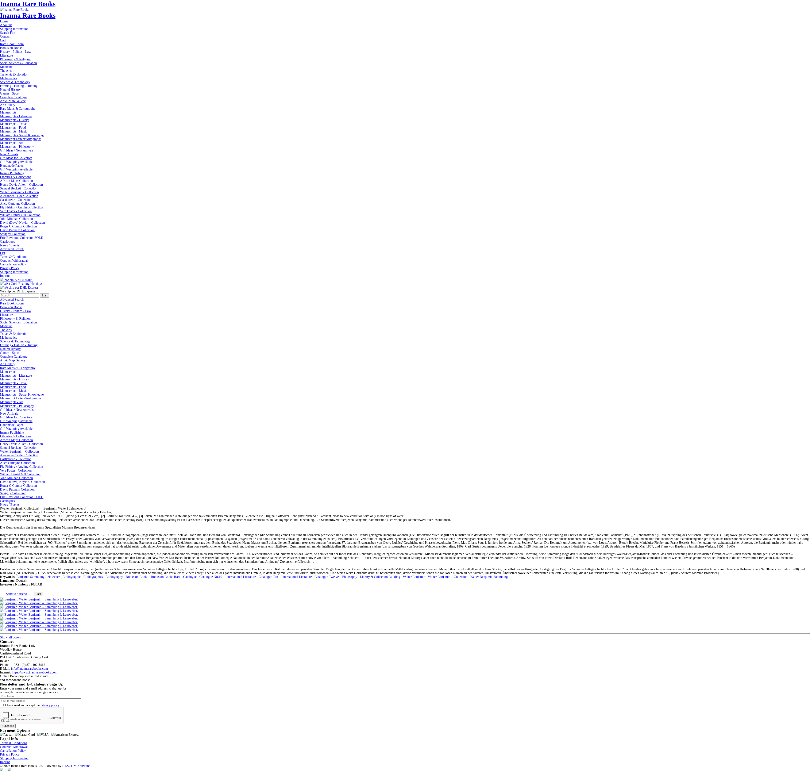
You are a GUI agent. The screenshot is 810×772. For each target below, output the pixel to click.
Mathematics (8, 78)
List (2, 253)
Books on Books (11, 48)
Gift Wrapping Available (16, 162)
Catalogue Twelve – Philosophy (336, 577)
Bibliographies (93, 577)
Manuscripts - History (14, 120)
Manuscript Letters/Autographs (20, 139)
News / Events (9, 245)
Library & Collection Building (380, 577)
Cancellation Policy (13, 264)
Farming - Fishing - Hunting (19, 86)
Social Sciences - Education (18, 63)
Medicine (6, 67)
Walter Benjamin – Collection (447, 577)
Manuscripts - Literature (16, 116)
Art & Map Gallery (13, 101)
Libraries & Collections (15, 177)
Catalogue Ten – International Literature (285, 577)
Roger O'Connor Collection (18, 226)
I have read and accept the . (32, 705)
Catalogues (7, 241)
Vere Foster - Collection (16, 211)
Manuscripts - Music (13, 131)
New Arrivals (9, 154)
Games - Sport (9, 93)
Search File (7, 32)
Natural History (10, 89)
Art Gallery (7, 105)
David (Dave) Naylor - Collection (22, 222)
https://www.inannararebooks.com (34, 672)
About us (6, 25)
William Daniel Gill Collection (20, 215)
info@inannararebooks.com (29, 668)
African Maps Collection (16, 181)
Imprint (5, 275)
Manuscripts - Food (13, 127)
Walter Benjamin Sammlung (489, 577)
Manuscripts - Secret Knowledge (22, 135)
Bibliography (114, 577)
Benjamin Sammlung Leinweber (38, 577)
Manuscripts (8, 112)
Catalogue (190, 577)
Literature (6, 55)
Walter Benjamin (414, 577)
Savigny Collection (13, 234)
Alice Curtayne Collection (17, 203)
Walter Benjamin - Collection (19, 192)
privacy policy (49, 705)
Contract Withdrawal (14, 260)
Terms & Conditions (13, 256)
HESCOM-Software (76, 766)
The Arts (6, 70)
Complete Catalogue (13, 97)
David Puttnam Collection (17, 230)
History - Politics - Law (15, 51)
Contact (5, 36)
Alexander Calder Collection (19, 196)
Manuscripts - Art (11, 143)
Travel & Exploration (14, 74)
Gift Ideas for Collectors (16, 158)
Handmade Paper (11, 165)
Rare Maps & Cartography (17, 108)
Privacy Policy (9, 268)
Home (4, 21)
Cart (3, 40)
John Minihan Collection (16, 218)
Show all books (10, 637)
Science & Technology (15, 82)
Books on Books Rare (165, 577)
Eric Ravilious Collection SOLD (21, 237)
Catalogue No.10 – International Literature (227, 577)
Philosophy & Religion (15, 59)
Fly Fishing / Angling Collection (21, 207)
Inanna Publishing (12, 173)
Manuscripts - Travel (13, 124)
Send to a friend (16, 594)
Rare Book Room (12, 44)
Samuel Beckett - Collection (18, 188)
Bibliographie (71, 577)
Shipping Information (14, 29)
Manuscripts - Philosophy (17, 146)
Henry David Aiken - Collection (21, 184)
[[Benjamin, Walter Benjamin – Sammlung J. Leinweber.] (39, 599)
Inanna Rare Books (27, 4)
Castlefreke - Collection (15, 199)
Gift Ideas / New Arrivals (17, 150)
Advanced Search (12, 249)
